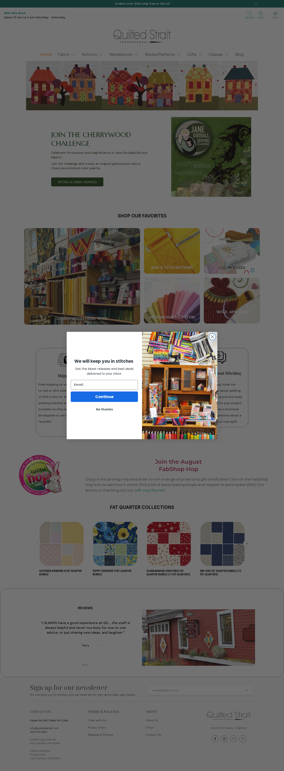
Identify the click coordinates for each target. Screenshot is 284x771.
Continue (104, 396)
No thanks (104, 409)
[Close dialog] (212, 336)
